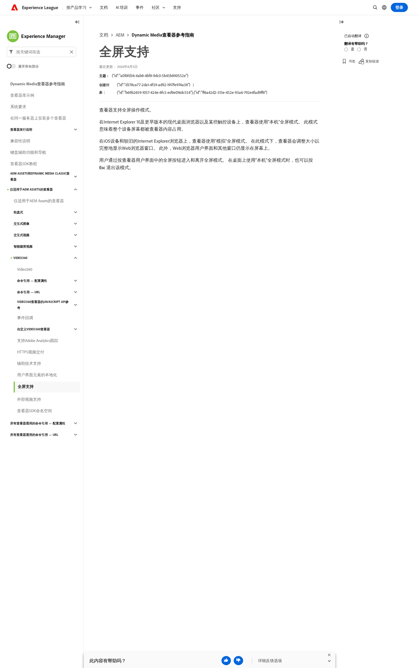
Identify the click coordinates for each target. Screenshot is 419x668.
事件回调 (25, 317)
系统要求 (18, 106)
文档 (103, 35)
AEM (120, 35)
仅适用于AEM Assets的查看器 (31, 189)
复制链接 (372, 61)
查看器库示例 (22, 95)
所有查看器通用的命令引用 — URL (34, 435)
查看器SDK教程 (23, 163)
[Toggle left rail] (77, 22)
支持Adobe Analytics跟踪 (37, 340)
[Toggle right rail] (341, 22)
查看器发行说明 (21, 129)
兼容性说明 (20, 140)
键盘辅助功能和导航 (28, 152)
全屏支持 (26, 386)
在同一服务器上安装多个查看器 (38, 118)
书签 (352, 61)
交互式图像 (21, 224)
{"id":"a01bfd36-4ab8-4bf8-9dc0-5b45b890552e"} (150, 75)
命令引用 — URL (28, 292)
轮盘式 (18, 212)
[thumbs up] (226, 660)
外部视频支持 (29, 399)
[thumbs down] (238, 660)
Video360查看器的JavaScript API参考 (43, 305)
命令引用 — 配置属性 (32, 281)
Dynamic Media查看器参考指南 (163, 35)
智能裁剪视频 (23, 246)
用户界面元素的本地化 (37, 374)
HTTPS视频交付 (30, 352)
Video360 (20, 258)
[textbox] (41, 52)
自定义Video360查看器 (33, 329)
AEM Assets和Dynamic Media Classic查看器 (40, 176)
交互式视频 (21, 235)
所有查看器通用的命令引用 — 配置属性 (37, 423)
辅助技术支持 (29, 363)
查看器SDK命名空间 (34, 410)
